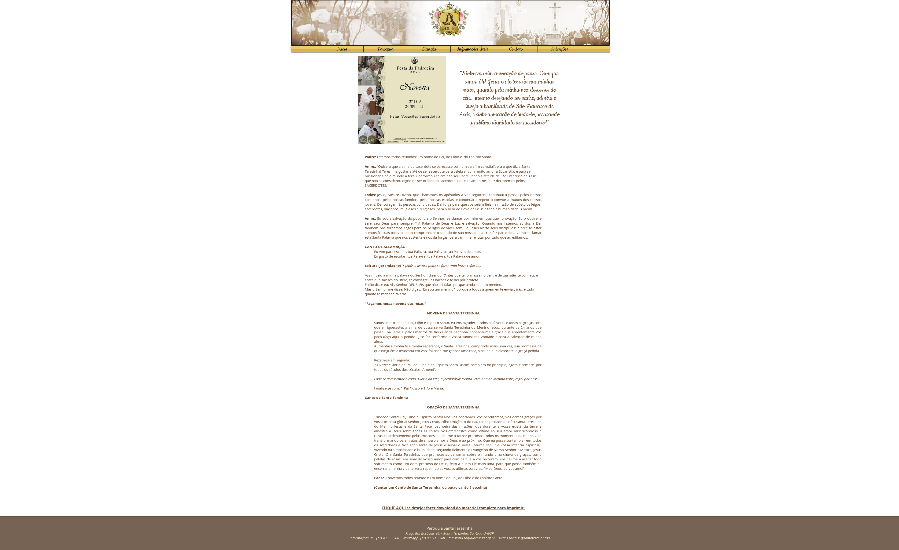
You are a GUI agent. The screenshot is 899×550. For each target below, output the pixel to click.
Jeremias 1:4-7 (391, 265)
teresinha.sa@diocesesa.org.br (472, 537)
